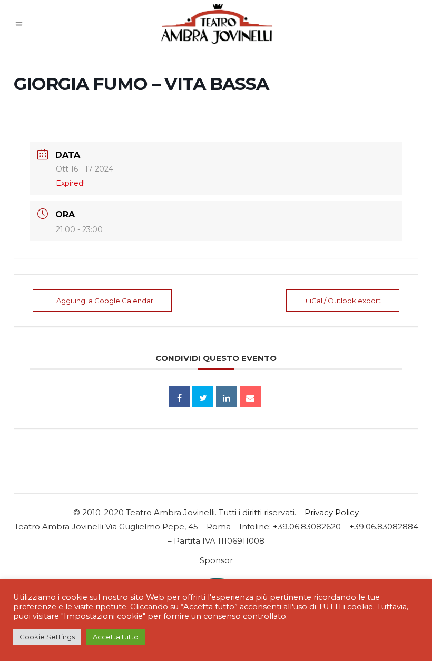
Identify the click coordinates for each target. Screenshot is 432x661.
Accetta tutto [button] (116, 637)
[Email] (250, 396)
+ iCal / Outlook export (343, 300)
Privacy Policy (332, 512)
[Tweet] (202, 396)
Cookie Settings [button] (47, 637)
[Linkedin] (226, 396)
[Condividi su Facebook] (179, 396)
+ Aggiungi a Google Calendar (102, 300)
